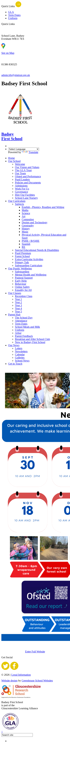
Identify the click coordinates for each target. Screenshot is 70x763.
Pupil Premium (23, 253)
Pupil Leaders (22, 179)
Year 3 (18, 305)
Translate (33, 152)
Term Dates (14, 15)
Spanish (26, 244)
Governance (21, 191)
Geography (28, 225)
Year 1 (18, 299)
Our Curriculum (16, 201)
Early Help (21, 280)
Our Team (20, 173)
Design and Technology (34, 222)
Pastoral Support (24, 277)
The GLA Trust (23, 170)
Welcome (20, 164)
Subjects (19, 204)
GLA (11, 12)
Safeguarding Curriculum (28, 265)
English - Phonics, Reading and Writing (43, 207)
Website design (9, 680)
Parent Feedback (24, 336)
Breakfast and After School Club (32, 339)
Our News (13, 345)
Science (26, 213)
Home (11, 158)
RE (23, 247)
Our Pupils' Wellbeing (20, 268)
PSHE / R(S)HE (30, 240)
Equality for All (23, 290)
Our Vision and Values (27, 167)
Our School (14, 161)
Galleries (19, 357)
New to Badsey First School (30, 342)
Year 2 (18, 302)
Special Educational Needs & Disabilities (37, 250)
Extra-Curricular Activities (29, 259)
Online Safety (22, 286)
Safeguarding (22, 271)
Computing (28, 219)
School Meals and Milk (27, 326)
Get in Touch (15, 363)
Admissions (21, 185)
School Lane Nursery (26, 197)
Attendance (21, 320)
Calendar (20, 354)
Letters (18, 348)
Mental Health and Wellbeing (30, 274)
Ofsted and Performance (28, 176)
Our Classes (14, 293)
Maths (25, 210)
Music (25, 231)
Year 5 (18, 311)
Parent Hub (14, 314)
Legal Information (21, 674)
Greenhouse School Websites (37, 680)
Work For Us (22, 188)
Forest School (22, 256)
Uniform (12, 18)
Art (23, 216)
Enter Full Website (35, 651)
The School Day (24, 317)
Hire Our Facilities (25, 194)
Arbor (18, 333)
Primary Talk (22, 262)
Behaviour (20, 283)
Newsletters (21, 351)
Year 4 (18, 308)
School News (22, 360)
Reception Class (23, 296)
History (26, 228)
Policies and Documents (28, 182)
